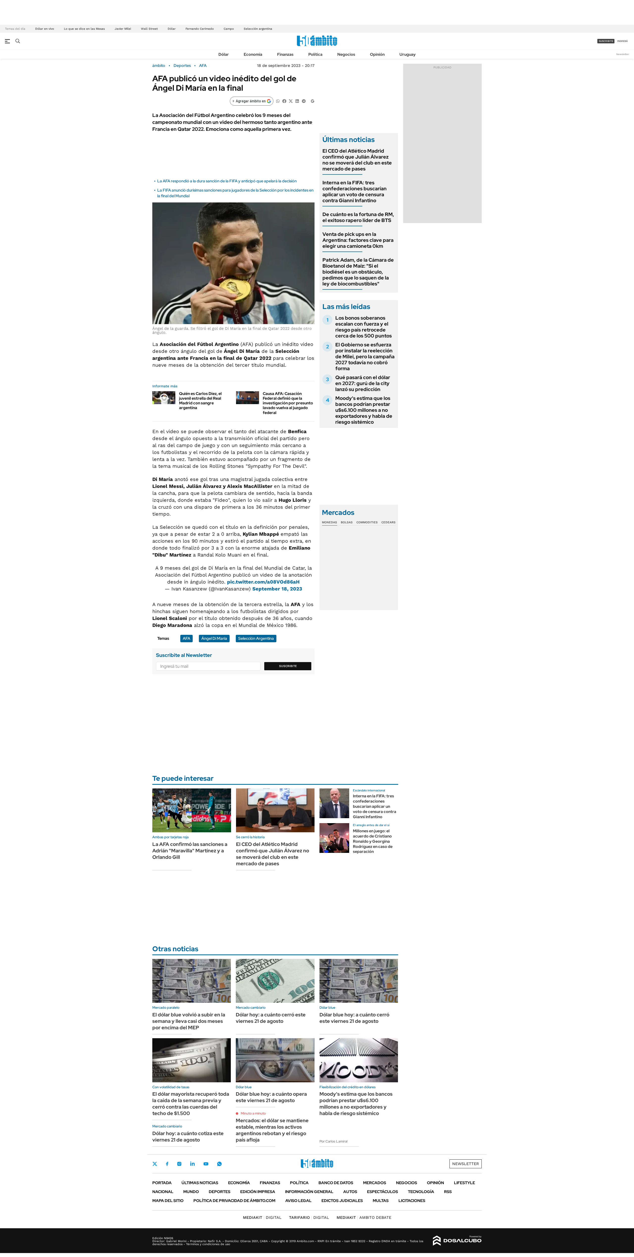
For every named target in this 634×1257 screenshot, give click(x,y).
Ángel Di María (214, 638)
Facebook (167, 1164)
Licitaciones (411, 1200)
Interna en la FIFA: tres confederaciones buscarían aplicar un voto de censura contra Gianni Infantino (354, 191)
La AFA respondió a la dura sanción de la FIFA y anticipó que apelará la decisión (227, 181)
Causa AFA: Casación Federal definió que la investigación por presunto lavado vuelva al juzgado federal (288, 403)
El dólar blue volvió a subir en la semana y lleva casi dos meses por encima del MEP (188, 1021)
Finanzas (285, 54)
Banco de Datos (335, 1182)
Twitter (154, 1164)
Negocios (346, 54)
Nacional (162, 1191)
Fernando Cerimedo (199, 28)
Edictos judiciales (342, 1200)
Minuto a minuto (253, 1113)
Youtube (205, 1164)
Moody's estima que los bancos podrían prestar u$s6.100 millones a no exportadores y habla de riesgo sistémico (363, 410)
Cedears (388, 522)
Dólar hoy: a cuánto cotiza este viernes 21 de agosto (188, 1136)
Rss (448, 1191)
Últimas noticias (200, 1182)
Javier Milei (123, 28)
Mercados (374, 1182)
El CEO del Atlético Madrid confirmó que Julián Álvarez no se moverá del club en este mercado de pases (357, 160)
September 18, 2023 (277, 589)
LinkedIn (192, 1164)
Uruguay (407, 54)
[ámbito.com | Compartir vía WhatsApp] (278, 100)
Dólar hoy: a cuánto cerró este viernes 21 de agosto (271, 1017)
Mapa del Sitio (168, 1200)
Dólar (172, 28)
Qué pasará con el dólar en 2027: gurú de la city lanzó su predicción (362, 383)
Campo (229, 28)
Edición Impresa (257, 1191)
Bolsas (347, 522)
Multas (381, 1200)
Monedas (329, 522)
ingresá (622, 41)
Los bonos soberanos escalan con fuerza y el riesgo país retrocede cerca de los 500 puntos (363, 327)
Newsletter (622, 54)
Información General (309, 1191)
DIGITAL (262, 1217)
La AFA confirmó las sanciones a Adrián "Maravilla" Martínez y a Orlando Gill (189, 850)
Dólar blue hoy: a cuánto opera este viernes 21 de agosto (271, 1097)
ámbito (158, 66)
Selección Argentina (256, 638)
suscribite (606, 41)
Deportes (182, 66)
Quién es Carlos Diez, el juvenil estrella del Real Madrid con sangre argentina (200, 401)
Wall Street (149, 28)
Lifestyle (464, 1182)
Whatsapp (219, 1164)
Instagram (179, 1164)
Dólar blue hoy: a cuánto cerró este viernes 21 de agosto (354, 1017)
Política (315, 54)
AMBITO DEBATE (364, 1217)
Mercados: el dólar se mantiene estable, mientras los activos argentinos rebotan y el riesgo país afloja (272, 1130)
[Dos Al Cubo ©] (457, 1241)
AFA (203, 66)
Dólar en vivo (44, 28)
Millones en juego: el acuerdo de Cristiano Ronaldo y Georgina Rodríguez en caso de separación (373, 841)
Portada (162, 1182)
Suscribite (288, 666)
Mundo (191, 1191)
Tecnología (421, 1191)
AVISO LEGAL (298, 1200)
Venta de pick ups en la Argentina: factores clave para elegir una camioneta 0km (358, 240)
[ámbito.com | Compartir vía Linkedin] (297, 100)
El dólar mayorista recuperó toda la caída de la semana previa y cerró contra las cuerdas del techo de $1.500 (190, 1104)
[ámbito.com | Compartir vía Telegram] (304, 100)
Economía (253, 54)
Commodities (367, 522)
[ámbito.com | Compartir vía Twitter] (291, 100)
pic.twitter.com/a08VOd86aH (263, 582)
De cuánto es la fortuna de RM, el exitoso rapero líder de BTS (358, 217)
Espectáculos (382, 1191)
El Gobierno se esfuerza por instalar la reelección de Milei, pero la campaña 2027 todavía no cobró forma (365, 356)
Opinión (377, 54)
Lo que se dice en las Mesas (84, 28)
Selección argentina (258, 28)
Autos (350, 1191)
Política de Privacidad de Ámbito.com (234, 1200)
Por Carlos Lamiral (333, 1141)
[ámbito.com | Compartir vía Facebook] (284, 100)
